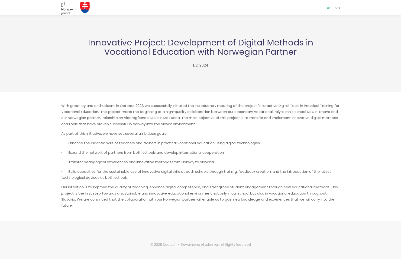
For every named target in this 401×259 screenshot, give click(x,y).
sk (328, 7)
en (337, 7)
